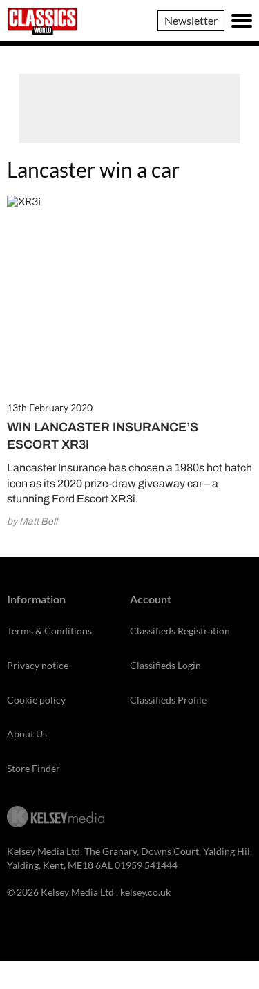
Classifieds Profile (168, 700)
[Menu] (241, 20)
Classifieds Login (165, 665)
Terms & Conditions (49, 631)
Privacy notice (37, 665)
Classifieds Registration (180, 631)
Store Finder (33, 768)
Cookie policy (36, 700)
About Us (27, 734)
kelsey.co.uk (145, 892)
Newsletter (191, 20)
